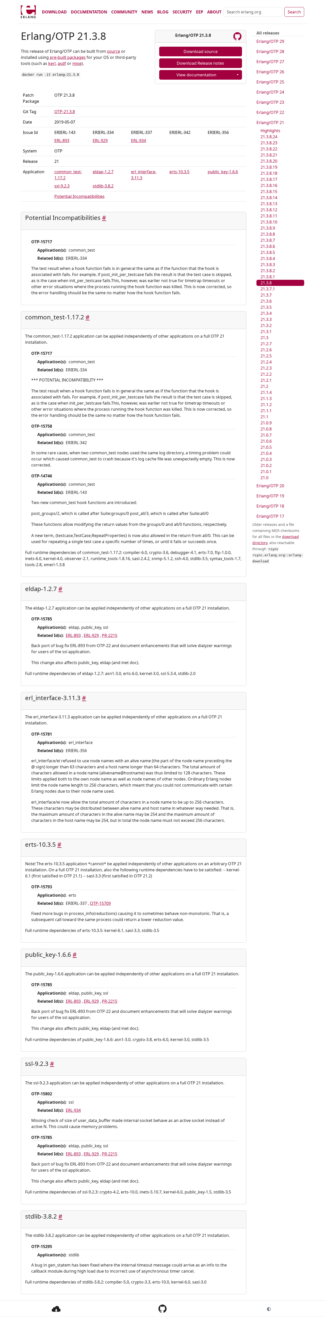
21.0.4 (266, 453)
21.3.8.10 (269, 222)
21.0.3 (266, 459)
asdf (62, 63)
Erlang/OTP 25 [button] (270, 82)
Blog (163, 12)
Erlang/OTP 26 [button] (270, 72)
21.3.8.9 (268, 228)
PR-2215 (109, 635)
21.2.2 (266, 374)
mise (77, 63)
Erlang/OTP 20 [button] (270, 486)
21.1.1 (266, 410)
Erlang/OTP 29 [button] (270, 41)
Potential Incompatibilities (79, 196)
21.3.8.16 (269, 185)
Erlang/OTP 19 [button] (270, 496)
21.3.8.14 (269, 197)
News (147, 12)
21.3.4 (266, 313)
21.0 (264, 477)
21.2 (264, 386)
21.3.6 (266, 301)
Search (294, 12)
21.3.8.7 (268, 240)
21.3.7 (266, 295)
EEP (199, 12)
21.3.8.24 (269, 137)
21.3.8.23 (269, 143)
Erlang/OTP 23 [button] (270, 102)
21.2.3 (266, 368)
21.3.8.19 (269, 167)
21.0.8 (266, 429)
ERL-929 (100, 140)
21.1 (264, 417)
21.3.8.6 (268, 246)
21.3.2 (266, 325)
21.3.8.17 (269, 179)
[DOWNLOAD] (56, 1308)
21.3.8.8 (268, 234)
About (214, 12)
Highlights (270, 130)
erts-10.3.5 (179, 172)
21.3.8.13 (269, 203)
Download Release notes (200, 63)
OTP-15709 (100, 903)
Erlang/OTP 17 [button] (270, 516)
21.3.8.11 (269, 216)
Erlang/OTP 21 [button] (270, 122)
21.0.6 (266, 441)
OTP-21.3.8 (64, 111)
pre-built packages (68, 57)
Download (54, 12)
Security (182, 12)
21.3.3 (266, 319)
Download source (201, 51)
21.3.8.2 (268, 270)
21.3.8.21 (269, 155)
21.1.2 (266, 404)
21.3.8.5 (268, 252)
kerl (52, 63)
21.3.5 (266, 307)
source (113, 51)
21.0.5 (266, 447)
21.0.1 (266, 471)
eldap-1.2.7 (103, 172)
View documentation (196, 75)
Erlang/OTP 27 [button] (270, 61)
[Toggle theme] (268, 1309)
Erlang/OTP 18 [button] (270, 506)
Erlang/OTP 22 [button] (270, 112)
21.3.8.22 (269, 149)
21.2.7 (266, 343)
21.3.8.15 (269, 191)
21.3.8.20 (269, 161)
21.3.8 (266, 283)
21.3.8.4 (268, 258)
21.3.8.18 (269, 173)
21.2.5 (266, 356)
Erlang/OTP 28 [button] (270, 51)
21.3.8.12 (269, 210)
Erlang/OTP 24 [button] (270, 92)
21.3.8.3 (268, 264)
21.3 (264, 337)
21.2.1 (266, 380)
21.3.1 (266, 331)
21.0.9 (266, 423)
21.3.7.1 (268, 289)
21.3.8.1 (268, 277)
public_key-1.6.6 (223, 172)
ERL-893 (61, 140)
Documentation (89, 12)
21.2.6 (266, 350)
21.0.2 (266, 465)
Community (124, 12)
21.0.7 (266, 435)
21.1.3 (266, 398)
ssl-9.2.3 (62, 186)
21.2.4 (266, 362)
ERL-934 (138, 140)
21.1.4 (266, 392)
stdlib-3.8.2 (103, 186)
